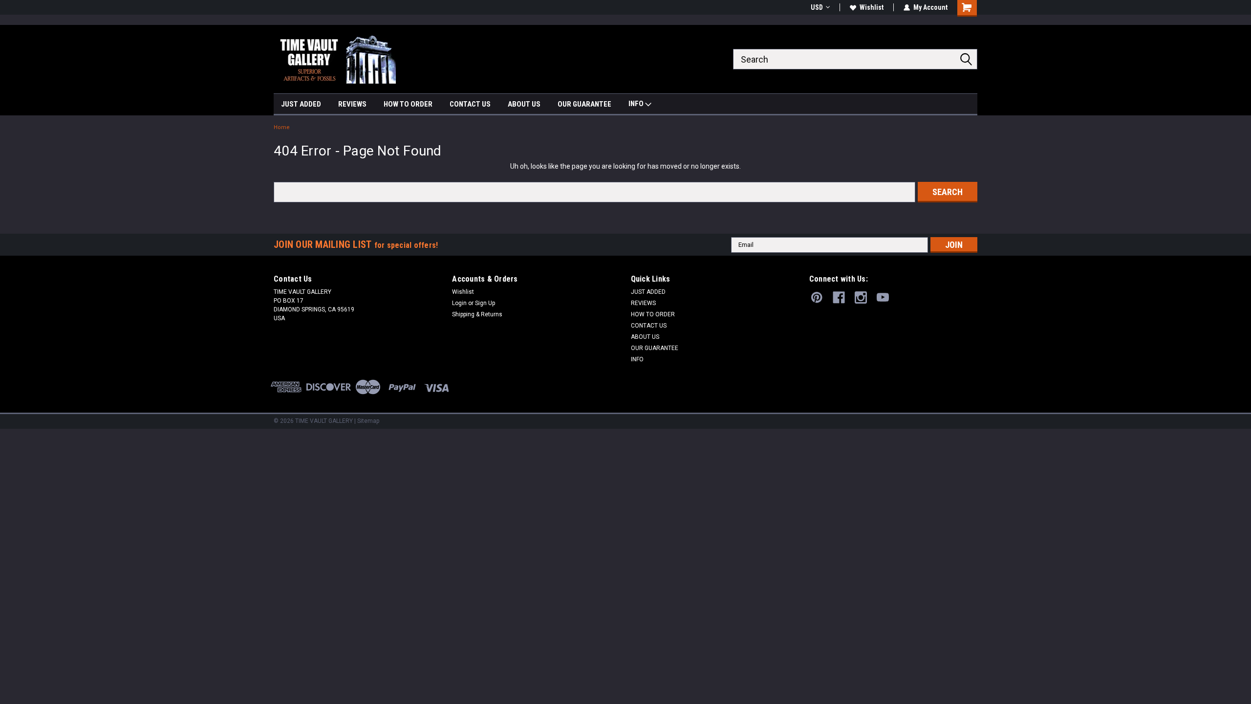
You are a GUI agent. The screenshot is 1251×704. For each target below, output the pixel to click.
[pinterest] (817, 297)
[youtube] (883, 297)
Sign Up (485, 303)
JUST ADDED (301, 104)
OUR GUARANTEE (584, 104)
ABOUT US (524, 104)
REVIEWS (352, 104)
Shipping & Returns (477, 314)
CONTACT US (470, 104)
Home (282, 127)
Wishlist (872, 7)
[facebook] (839, 297)
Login (459, 303)
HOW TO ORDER (408, 104)
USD (817, 7)
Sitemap (368, 421)
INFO (636, 103)
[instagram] (861, 297)
